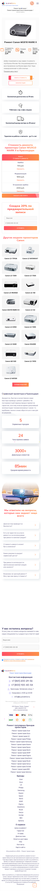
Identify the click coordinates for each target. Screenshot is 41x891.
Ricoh (21, 810)
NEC (21, 818)
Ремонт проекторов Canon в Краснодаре (20, 10)
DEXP (21, 801)
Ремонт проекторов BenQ (21, 750)
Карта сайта (20, 847)
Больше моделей (20, 384)
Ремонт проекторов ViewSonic (21, 758)
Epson (21, 796)
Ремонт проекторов (20, 8)
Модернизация (20, 174)
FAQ (20, 842)
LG (21, 785)
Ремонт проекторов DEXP (21, 753)
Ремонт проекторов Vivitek (21, 766)
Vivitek (21, 815)
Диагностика (20, 836)
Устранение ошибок (20, 185)
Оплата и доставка (20, 839)
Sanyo (21, 812)
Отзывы (20, 833)
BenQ (21, 799)
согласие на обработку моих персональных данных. (19, 660)
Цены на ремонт (20, 828)
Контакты (20, 844)
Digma (21, 804)
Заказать (20, 169)
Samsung (21, 790)
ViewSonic (21, 807)
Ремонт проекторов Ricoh (21, 761)
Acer (21, 779)
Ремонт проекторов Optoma (21, 772)
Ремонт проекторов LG (21, 736)
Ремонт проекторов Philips (21, 739)
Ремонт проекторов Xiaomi (21, 744)
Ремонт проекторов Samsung (21, 742)
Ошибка (20, 162)
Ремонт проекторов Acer (21, 731)
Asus (21, 782)
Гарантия (20, 831)
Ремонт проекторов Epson (21, 747)
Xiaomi (21, 793)
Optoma (21, 821)
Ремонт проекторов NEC (21, 769)
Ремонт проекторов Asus (21, 733)
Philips (21, 788)
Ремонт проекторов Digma (21, 755)
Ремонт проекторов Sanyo (21, 764)
